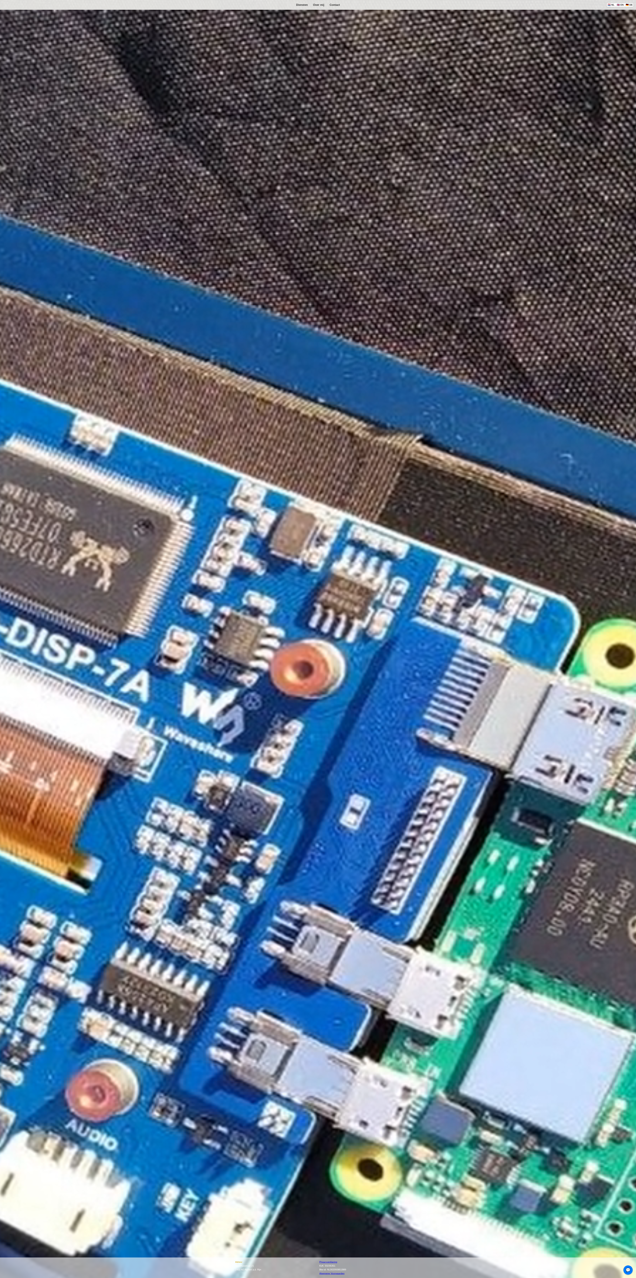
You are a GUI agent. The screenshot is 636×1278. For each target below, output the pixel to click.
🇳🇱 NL (611, 4)
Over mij (318, 4)
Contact (335, 4)
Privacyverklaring (328, 1262)
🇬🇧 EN (620, 4)
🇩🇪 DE (629, 4)
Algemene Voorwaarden (331, 1273)
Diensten (302, 4)
